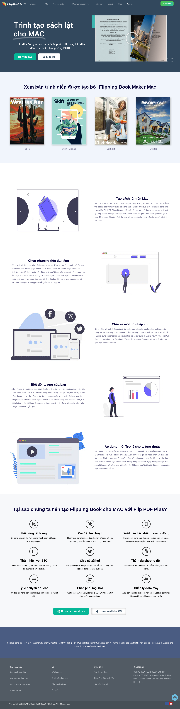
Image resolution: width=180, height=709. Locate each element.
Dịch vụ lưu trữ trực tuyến (20, 684)
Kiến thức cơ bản (101, 672)
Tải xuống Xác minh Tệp (104, 678)
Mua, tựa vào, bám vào (81, 4)
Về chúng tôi (57, 672)
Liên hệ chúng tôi (101, 684)
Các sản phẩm (58, 4)
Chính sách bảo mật (60, 678)
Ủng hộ (130, 4)
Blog (120, 4)
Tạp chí (26, 149)
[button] (132, 38)
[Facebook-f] (167, 704)
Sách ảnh (111, 149)
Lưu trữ (110, 4)
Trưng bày (99, 4)
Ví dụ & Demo (15, 690)
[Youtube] (170, 704)
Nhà (46, 4)
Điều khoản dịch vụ (59, 684)
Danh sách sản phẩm (18, 672)
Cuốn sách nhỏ (69, 149)
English (33, 4)
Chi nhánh (56, 690)
